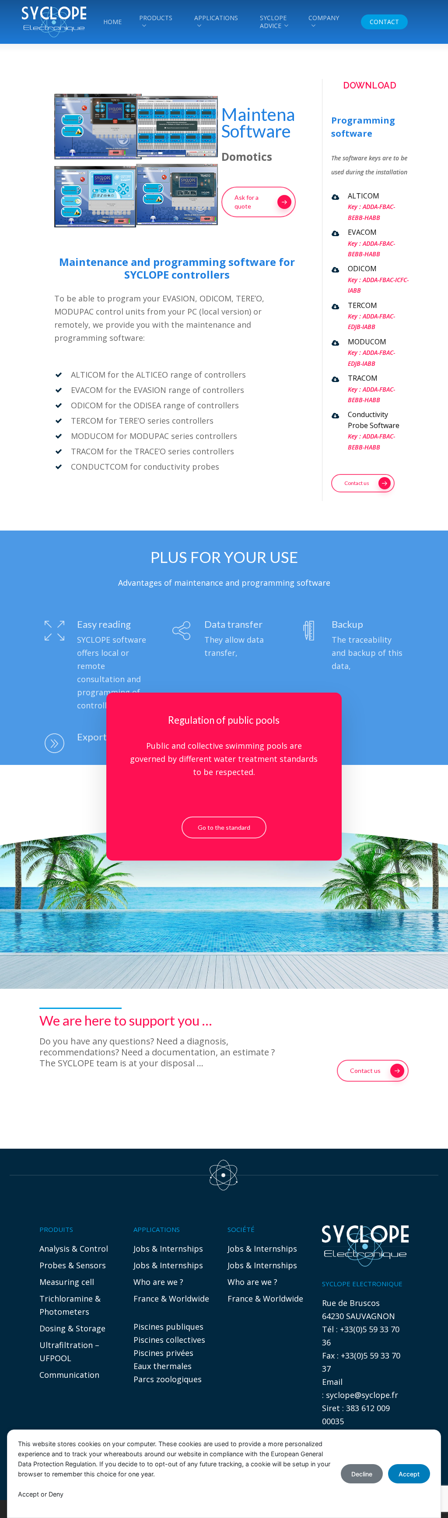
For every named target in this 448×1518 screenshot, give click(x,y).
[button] (258, 202)
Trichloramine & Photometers (70, 1305)
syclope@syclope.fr (362, 1395)
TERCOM (362, 305)
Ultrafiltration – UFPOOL (69, 1351)
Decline (361, 1474)
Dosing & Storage (72, 1328)
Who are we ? (158, 1282)
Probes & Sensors (72, 1265)
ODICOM (362, 268)
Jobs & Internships (168, 1248)
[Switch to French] (425, 22)
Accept (409, 1474)
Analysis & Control (73, 1248)
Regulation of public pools (224, 720)
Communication (69, 1374)
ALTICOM (363, 196)
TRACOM (363, 378)
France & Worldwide (171, 1298)
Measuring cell (66, 1282)
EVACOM (362, 232)
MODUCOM (367, 342)
